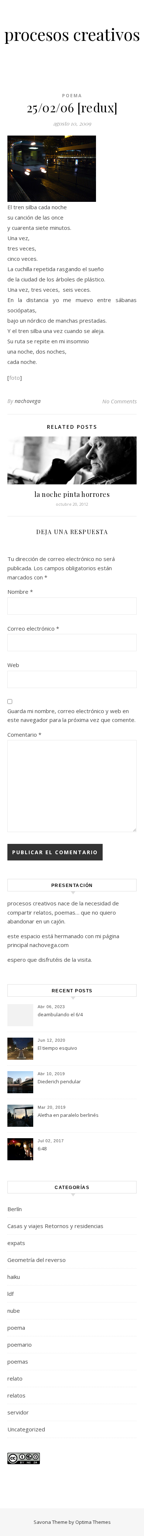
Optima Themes (93, 1522)
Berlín (14, 1209)
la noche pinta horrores (72, 494)
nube (13, 1310)
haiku (13, 1276)
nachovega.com (49, 944)
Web (13, 665)
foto (14, 377)
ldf (10, 1293)
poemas (17, 1361)
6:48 (42, 1148)
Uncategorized (26, 1429)
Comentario (24, 734)
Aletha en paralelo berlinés (68, 1115)
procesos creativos (72, 34)
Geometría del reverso (36, 1259)
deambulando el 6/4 (60, 1014)
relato (15, 1378)
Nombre (20, 591)
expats (16, 1242)
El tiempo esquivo (57, 1048)
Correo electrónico (33, 628)
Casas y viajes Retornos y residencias (55, 1226)
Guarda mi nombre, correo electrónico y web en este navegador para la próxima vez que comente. (71, 715)
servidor (18, 1412)
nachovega (28, 400)
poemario (19, 1344)
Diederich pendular (59, 1081)
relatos (16, 1395)
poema (72, 95)
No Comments (119, 401)
